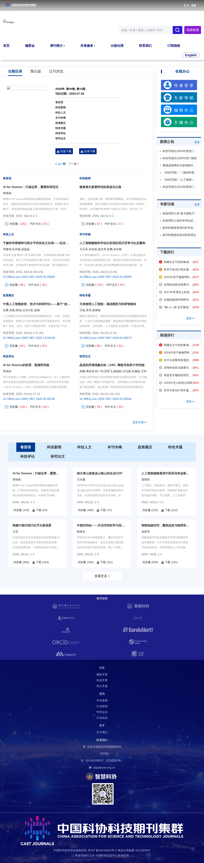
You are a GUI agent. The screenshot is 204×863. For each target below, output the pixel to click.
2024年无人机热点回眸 (176, 382)
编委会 (30, 45)
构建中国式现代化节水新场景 (32, 525)
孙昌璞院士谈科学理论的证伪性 (182, 220)
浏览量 (13, 223)
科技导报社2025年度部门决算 (181, 151)
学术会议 (102, 712)
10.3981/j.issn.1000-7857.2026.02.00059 (29, 276)
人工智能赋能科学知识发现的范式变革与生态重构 (112, 243)
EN (193, 5)
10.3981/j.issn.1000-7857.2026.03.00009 (105, 276)
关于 (102, 725)
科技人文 (60, 112)
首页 (6, 45)
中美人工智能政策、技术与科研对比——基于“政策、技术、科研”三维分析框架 (55, 304)
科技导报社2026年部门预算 (180, 158)
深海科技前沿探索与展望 (177, 284)
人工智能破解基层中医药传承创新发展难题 (169, 473)
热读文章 (102, 680)
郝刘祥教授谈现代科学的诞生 (181, 227)
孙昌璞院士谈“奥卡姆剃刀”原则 (182, 213)
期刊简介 (56, 45)
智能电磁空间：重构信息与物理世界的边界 (169, 525)
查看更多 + (102, 576)
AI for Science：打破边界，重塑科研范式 (30, 187)
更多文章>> (140, 422)
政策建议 (60, 122)
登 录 (186, 5)
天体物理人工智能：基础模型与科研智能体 (107, 304)
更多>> (190, 318)
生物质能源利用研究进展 (177, 299)
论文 (102, 667)
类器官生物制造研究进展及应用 (181, 375)
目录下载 (89, 151)
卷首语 (59, 102)
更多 (197, 142)
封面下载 (66, 151)
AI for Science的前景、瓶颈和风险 (26, 365)
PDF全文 (35, 223)
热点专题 (102, 686)
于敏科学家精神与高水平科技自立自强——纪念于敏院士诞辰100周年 (48, 243)
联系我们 (145, 45)
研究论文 (60, 138)
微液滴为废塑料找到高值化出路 (100, 187)
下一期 (73, 163)
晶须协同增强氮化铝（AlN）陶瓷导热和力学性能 (111, 365)
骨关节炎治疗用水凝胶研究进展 (181, 269)
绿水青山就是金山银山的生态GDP (99, 473)
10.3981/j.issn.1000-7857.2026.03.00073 (105, 337)
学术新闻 (102, 700)
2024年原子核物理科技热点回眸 (182, 277)
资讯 (102, 693)
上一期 (61, 163)
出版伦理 (117, 45)
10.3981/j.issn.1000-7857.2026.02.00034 (105, 398)
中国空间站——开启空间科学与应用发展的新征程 (110, 525)
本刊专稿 (60, 117)
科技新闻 (60, 107)
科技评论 (60, 133)
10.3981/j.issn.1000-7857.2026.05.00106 (29, 398)
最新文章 (102, 674)
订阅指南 (173, 45)
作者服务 (86, 45)
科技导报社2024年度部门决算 (181, 186)
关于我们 (102, 732)
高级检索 (192, 30)
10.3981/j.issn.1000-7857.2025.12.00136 (29, 337)
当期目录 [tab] (15, 71)
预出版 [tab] (35, 71)
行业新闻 (102, 706)
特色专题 (60, 128)
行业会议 (102, 717)
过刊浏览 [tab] (56, 71)
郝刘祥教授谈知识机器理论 (179, 234)
